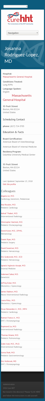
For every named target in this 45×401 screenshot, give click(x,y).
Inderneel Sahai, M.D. (9, 274)
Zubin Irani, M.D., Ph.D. (10, 344)
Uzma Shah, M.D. (8, 352)
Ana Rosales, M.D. (8, 204)
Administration (9, 384)
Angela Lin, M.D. (7, 196)
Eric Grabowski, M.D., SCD (11, 257)
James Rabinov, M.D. (9, 291)
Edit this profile (9, 184)
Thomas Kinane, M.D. (10, 335)
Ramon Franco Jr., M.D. (10, 317)
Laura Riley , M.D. (8, 300)
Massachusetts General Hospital (17, 76)
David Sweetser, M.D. (10, 248)
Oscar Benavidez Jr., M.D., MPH (14, 309)
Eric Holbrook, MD (8, 361)
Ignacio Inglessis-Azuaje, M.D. (13, 265)
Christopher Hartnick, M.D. (12, 222)
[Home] (20, 18)
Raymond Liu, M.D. (8, 326)
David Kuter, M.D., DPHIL (11, 230)
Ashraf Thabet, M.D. (9, 213)
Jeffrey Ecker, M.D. (8, 283)
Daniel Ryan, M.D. (8, 239)
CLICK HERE (35, 392)
